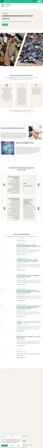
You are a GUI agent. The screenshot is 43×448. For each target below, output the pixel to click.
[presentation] (8, 248)
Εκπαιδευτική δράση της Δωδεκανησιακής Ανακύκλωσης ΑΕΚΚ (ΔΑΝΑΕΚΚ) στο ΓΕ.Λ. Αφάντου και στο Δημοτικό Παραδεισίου (28, 291)
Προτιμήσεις (18, 445)
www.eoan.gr (28, 111)
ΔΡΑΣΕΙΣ (24, 243)
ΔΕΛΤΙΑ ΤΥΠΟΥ (25, 258)
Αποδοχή (4, 445)
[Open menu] (41, 5)
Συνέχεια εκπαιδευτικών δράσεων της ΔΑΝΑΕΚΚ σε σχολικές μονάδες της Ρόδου (28, 276)
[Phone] (24, 441)
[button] (21, 436)
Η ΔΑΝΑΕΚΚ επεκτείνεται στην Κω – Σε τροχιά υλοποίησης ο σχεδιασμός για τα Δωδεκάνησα (27, 260)
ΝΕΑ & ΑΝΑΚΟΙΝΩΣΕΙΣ (20, 243)
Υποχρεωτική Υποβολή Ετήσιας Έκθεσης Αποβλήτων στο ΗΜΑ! (29, 322)
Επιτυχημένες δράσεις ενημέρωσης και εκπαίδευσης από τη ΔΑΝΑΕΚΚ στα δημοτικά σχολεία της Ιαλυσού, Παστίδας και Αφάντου (29, 307)
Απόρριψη (11, 445)
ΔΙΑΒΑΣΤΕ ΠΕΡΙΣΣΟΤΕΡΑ (21, 254)
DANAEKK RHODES (24, 262)
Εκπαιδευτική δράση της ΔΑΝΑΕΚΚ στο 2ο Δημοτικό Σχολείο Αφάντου (28, 337)
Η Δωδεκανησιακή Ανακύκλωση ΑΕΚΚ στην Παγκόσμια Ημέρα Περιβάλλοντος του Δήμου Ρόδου (29, 246)
